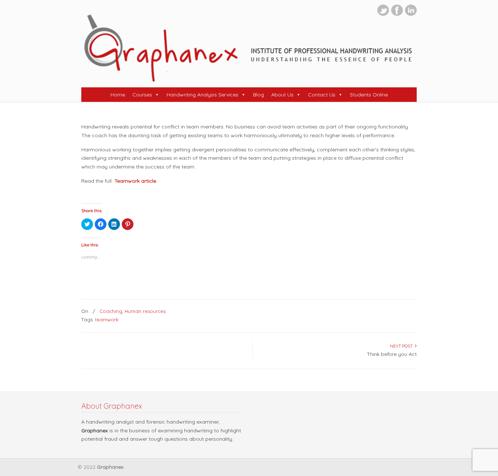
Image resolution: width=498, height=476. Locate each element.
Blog (258, 94)
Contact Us (321, 94)
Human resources (145, 311)
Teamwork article (135, 181)
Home (117, 94)
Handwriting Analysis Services (202, 94)
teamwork (106, 319)
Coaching (111, 311)
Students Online (369, 94)
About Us (282, 94)
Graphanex (249, 48)
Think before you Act (392, 354)
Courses (142, 94)
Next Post (402, 346)
